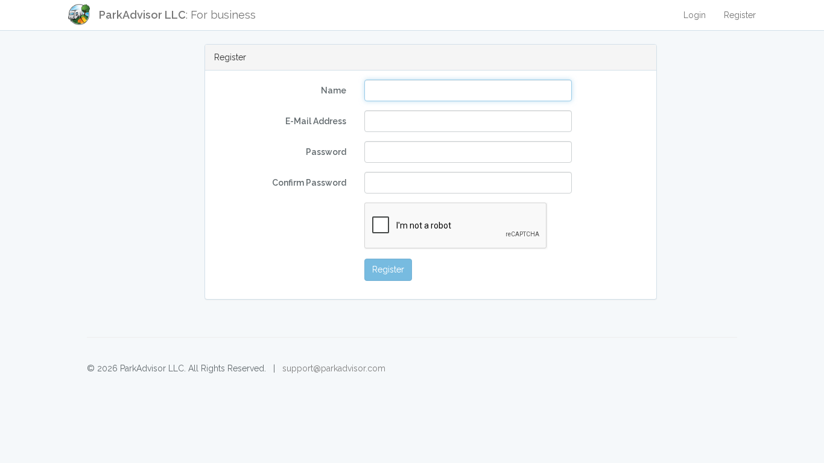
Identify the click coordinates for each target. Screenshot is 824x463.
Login (694, 15)
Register (740, 15)
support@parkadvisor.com (333, 368)
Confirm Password (309, 182)
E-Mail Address (315, 121)
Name (333, 90)
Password (326, 152)
